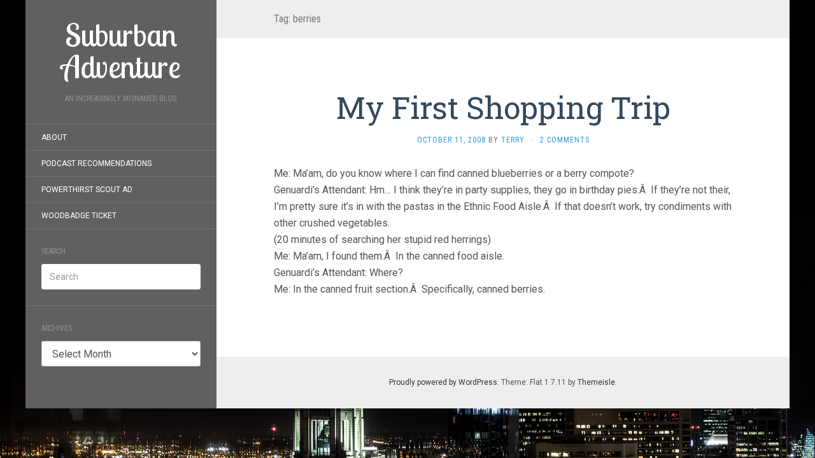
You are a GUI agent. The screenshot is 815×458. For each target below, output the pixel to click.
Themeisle (596, 382)
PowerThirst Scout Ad (86, 189)
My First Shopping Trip (503, 107)
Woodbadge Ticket (79, 215)
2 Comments (565, 139)
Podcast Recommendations (96, 163)
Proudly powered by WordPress (443, 382)
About (54, 137)
